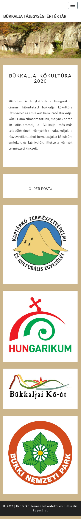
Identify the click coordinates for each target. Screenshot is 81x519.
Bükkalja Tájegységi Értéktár (34, 16)
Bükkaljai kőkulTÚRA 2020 (40, 78)
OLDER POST (39, 188)
